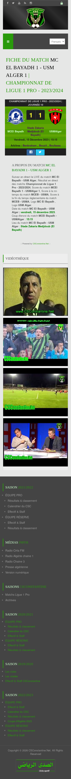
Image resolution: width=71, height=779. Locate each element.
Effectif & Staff (16, 512)
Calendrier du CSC (19, 506)
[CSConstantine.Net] (35, 17)
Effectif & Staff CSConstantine (22, 681)
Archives (10, 600)
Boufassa (55, 145)
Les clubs (10, 671)
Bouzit (43, 145)
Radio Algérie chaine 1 (19, 556)
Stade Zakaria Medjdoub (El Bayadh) (35, 131)
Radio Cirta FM (14, 550)
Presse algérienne (16, 567)
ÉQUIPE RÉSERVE (17, 517)
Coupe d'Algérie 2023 (20, 721)
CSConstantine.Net (41, 243)
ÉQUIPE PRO (13, 495)
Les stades (11, 676)
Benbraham (30, 145)
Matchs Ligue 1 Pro (17, 594)
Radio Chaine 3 (15, 561)
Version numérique (17, 572)
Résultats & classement (22, 501)
